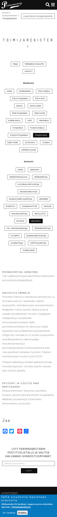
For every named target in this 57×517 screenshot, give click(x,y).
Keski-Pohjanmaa (19, 113)
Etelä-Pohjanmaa (20, 98)
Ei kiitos (22, 513)
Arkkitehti (34, 169)
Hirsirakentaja (41, 177)
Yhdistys (28, 71)
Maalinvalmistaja (19, 213)
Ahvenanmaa (25, 91)
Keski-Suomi (39, 113)
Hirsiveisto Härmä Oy (16, 293)
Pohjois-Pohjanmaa (19, 135)
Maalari (47, 206)
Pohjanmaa (18, 128)
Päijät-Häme (12, 142)
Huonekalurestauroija (28, 184)
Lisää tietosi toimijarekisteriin (38, 16)
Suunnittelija (17, 243)
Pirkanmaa (44, 120)
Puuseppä (15, 235)
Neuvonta (36, 221)
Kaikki (9, 91)
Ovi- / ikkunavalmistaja (17, 228)
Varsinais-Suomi (28, 150)
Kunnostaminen (9, 15)
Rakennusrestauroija (36, 235)
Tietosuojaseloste (21, 507)
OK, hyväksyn (9, 512)
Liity (29, 470)
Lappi (29, 120)
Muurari (20, 221)
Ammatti (28, 161)
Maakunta (28, 83)
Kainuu (19, 106)
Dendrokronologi (18, 177)
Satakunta (30, 142)
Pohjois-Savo (41, 135)
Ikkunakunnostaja (28, 191)
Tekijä (15, 64)
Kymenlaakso (14, 120)
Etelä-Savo (40, 98)
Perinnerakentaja (42, 228)
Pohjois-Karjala (37, 128)
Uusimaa (46, 142)
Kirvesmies (43, 199)
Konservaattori (29, 206)
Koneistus (10, 206)
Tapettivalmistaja (38, 243)
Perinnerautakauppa (34, 64)
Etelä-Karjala (44, 91)
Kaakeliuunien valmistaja (20, 199)
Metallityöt (40, 213)
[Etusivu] (11, 5)
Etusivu (5, 12)
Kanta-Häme (35, 106)
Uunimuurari (29, 250)
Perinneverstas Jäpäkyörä (20, 272)
